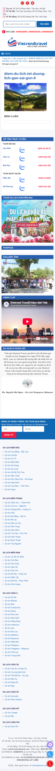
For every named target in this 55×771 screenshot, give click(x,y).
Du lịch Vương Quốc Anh (15, 672)
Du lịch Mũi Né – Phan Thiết (16, 581)
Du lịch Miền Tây (12, 577)
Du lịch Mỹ (9, 716)
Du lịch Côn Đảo (11, 560)
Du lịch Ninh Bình (12, 483)
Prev (5, 276)
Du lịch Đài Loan (11, 614)
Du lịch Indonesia (12, 625)
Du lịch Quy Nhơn (12, 530)
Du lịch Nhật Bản (12, 642)
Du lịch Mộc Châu (12, 476)
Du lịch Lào (9, 628)
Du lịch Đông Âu (11, 682)
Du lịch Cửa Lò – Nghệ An (15, 506)
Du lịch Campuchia (12, 608)
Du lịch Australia (11, 696)
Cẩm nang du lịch (19, 58)
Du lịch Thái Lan (11, 652)
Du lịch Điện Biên (12, 462)
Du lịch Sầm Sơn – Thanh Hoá (17, 503)
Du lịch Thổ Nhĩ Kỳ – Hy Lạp (16, 675)
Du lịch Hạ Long (11, 469)
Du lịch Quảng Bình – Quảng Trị (18, 509)
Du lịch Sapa (10, 489)
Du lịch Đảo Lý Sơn (13, 523)
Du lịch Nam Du (11, 567)
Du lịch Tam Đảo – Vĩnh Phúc (17, 486)
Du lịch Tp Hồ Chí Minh (14, 557)
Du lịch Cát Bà (11, 455)
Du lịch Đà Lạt (10, 520)
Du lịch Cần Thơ (11, 570)
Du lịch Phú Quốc (12, 564)
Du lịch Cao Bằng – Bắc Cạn (16, 452)
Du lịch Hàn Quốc (12, 618)
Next (50, 276)
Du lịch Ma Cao (11, 632)
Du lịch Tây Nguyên (13, 544)
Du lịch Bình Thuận (13, 540)
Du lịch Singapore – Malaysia (17, 649)
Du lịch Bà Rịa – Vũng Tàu (16, 574)
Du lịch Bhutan (11, 601)
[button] (8, 53)
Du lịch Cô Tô (10, 459)
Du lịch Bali (9, 604)
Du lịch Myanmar (12, 638)
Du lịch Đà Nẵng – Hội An (15, 516)
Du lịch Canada (11, 713)
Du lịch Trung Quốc (13, 655)
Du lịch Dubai (10, 611)
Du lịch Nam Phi (11, 726)
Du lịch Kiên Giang (12, 584)
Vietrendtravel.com (39, 765)
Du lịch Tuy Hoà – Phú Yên (16, 533)
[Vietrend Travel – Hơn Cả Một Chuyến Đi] (27, 42)
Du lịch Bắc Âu (11, 679)
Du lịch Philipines (12, 645)
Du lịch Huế (9, 513)
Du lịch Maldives (11, 635)
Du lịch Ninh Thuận (12, 537)
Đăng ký (8, 435)
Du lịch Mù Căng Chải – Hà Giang (18, 479)
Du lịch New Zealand (13, 699)
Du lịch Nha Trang (12, 526)
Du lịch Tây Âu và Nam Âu (16, 669)
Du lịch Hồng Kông (12, 621)
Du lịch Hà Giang (12, 465)
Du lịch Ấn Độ (10, 597)
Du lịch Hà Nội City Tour (15, 472)
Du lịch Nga (9, 686)
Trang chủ (6, 58)
